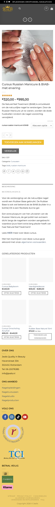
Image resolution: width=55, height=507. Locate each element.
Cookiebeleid (40, 496)
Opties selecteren (11, 293)
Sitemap (11, 496)
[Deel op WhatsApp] (4, 171)
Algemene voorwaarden (27, 498)
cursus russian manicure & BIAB (15, 125)
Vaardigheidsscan (37, 286)
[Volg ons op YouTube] (9, 2)
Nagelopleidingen (11, 388)
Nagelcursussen (10, 392)
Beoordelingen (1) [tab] (11, 192)
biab (8, 166)
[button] (46, 9)
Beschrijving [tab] (8, 187)
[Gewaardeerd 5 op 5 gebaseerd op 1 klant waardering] (27, 95)
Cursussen (15, 161)
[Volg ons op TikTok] (18, 417)
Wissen (50, 121)
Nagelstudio (8, 396)
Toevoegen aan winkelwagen (22, 142)
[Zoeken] (20, 8)
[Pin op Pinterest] (23, 171)
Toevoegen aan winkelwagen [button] (40, 336)
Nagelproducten (10, 400)
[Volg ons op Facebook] (4, 2)
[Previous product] (30, 20)
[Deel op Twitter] (13, 171)
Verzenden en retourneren (25, 500)
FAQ (42, 500)
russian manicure (18, 166)
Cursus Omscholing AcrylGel (11, 329)
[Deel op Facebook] (9, 171)
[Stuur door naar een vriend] (18, 171)
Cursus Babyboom (10, 286)
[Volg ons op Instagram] (7, 2)
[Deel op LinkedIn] (27, 171)
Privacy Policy (24, 496)
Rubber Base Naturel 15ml (40, 329)
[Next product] (25, 20)
